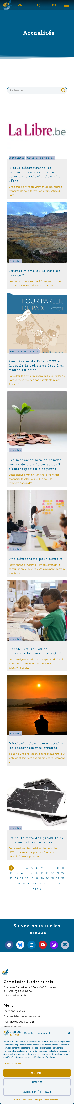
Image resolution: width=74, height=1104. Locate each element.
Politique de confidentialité (46, 1099)
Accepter (37, 1072)
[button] (69, 1033)
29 (42, 878)
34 (13, 883)
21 (58, 873)
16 (32, 873)
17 (37, 873)
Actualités (17, 157)
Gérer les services (13, 1063)
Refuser (37, 1082)
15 (27, 873)
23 (11, 878)
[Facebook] (9, 945)
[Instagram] (54, 945)
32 (57, 878)
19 (47, 873)
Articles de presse (40, 157)
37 (29, 883)
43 (60, 883)
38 (34, 883)
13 (16, 873)
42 (55, 883)
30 (47, 878)
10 (57, 868)
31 (52, 878)
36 (24, 883)
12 (11, 873)
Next (35, 888)
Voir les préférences (37, 1091)
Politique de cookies (23, 1099)
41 (50, 883)
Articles (15, 261)
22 (62, 873)
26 (26, 878)
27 (31, 878)
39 (39, 883)
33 (62, 878)
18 (42, 873)
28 (37, 878)
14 (21, 873)
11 (63, 868)
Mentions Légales (14, 1011)
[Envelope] (65, 945)
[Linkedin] (31, 945)
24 (16, 878)
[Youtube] (43, 945)
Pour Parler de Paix (24, 351)
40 (44, 883)
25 (21, 878)
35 (19, 883)
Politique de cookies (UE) (19, 1021)
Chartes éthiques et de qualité (22, 1016)
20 (52, 873)
